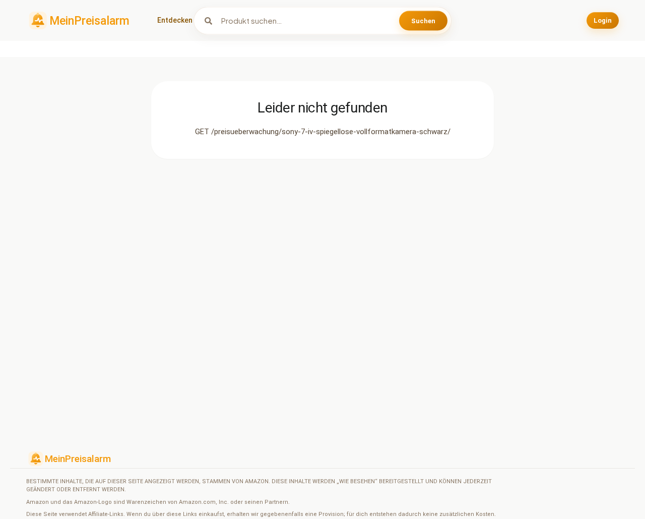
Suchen (423, 20)
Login (603, 20)
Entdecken (174, 20)
